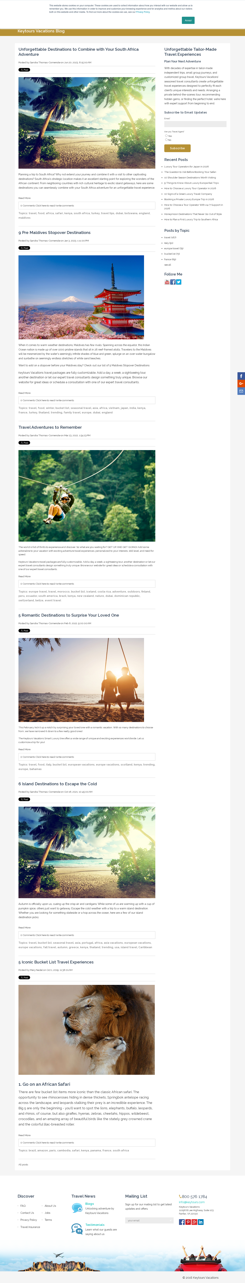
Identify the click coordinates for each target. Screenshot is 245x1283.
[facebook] (182, 1223)
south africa (82, 213)
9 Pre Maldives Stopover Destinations (54, 232)
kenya (68, 213)
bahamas (36, 769)
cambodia (63, 1150)
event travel (53, 600)
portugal (87, 942)
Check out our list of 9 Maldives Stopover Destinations (116, 365)
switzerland (26, 600)
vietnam (114, 407)
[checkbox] (195, 138)
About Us (50, 1205)
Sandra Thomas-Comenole (45, 62)
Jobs (47, 1212)
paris (52, 1150)
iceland (91, 591)
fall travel (49, 947)
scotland (126, 764)
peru (21, 595)
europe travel (38, 591)
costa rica (104, 591)
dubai (119, 213)
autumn (62, 947)
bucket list (62, 407)
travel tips (107, 213)
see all (167, 264)
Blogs (89, 1203)
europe (86, 412)
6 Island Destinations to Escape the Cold (57, 783)
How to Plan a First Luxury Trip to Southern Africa (191, 219)
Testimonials (95, 1225)
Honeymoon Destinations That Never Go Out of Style (193, 214)
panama (95, 1150)
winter (50, 407)
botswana (130, 213)
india (132, 407)
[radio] (195, 136)
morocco (63, 591)
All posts (23, 1164)
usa (117, 947)
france (22, 412)
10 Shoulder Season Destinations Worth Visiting (190, 177)
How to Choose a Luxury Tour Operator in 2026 (190, 188)
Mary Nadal (36, 969)
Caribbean (145, 947)
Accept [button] (188, 20)
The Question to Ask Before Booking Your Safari (190, 171)
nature (99, 595)
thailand (44, 412)
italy (48, 764)
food (41, 213)
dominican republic (127, 595)
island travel (129, 947)
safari (59, 213)
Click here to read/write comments (55, 205)
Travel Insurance (30, 1227)
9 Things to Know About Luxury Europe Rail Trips (191, 182)
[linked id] (201, 1223)
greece (74, 947)
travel (32, 213)
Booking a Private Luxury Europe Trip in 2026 (189, 199)
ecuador (31, 595)
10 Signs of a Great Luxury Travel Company (188, 193)
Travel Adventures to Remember (50, 427)
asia (95, 407)
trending (56, 412)
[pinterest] (188, 1223)
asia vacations (113, 942)
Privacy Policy (143, 11)
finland (145, 591)
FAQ (23, 1205)
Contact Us (27, 1212)
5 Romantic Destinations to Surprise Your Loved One (68, 615)
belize (39, 600)
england (144, 213)
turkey (95, 213)
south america (48, 595)
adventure (119, 591)
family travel (72, 412)
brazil (62, 595)
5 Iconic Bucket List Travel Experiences (56, 962)
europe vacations (107, 764)
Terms (48, 1219)
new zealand (85, 595)
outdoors (134, 591)
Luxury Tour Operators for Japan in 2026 (186, 166)
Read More (24, 198)
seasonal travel (81, 407)
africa (50, 213)
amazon (42, 1150)
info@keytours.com (192, 1202)
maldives (24, 217)
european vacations (81, 764)
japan (124, 407)
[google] (195, 1223)
